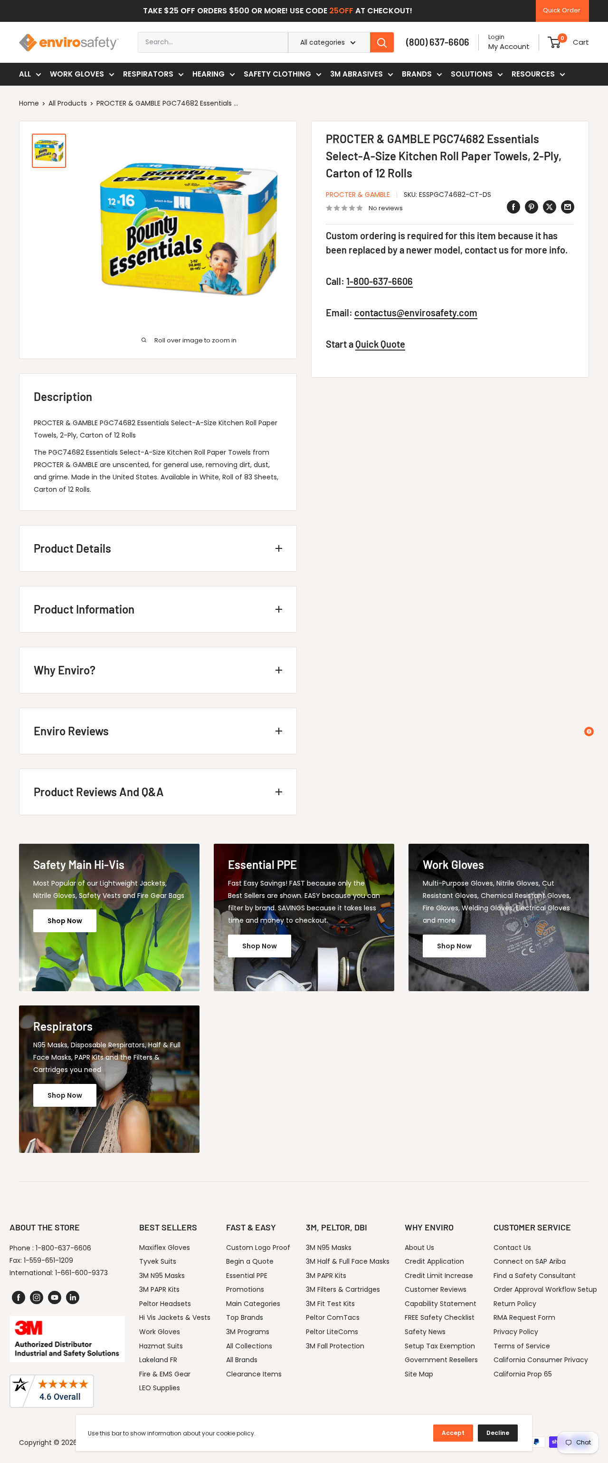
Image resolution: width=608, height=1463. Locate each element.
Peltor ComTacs (333, 1317)
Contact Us (512, 1247)
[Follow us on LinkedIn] (72, 1297)
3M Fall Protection (335, 1346)
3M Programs (247, 1331)
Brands (417, 74)
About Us (419, 1247)
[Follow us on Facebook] (18, 1297)
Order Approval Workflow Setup (545, 1289)
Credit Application (434, 1261)
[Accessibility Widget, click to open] (589, 731)
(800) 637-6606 (437, 42)
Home (29, 103)
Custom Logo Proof (258, 1247)
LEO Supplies (159, 1388)
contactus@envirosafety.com (415, 312)
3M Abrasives (356, 74)
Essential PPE (246, 1275)
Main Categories (253, 1303)
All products (67, 103)
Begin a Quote (250, 1261)
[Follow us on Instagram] (36, 1297)
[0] (554, 42)
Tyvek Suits (157, 1261)
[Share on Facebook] (513, 207)
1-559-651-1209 (48, 1260)
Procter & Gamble (358, 194)
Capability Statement (440, 1303)
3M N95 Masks (162, 1275)
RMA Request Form (524, 1317)
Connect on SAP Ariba (530, 1261)
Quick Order (561, 10)
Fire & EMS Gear (164, 1374)
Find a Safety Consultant (535, 1275)
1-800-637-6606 (379, 281)
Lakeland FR (158, 1360)
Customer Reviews (435, 1289)
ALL (25, 74)
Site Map (419, 1374)
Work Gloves (77, 74)
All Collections (249, 1346)
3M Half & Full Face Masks (348, 1261)
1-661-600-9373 (81, 1273)
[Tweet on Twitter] (549, 207)
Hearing (208, 74)
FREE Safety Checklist (440, 1317)
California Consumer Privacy (541, 1360)
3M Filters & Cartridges (343, 1289)
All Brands (241, 1360)
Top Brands (244, 1317)
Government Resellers (441, 1360)
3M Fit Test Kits (330, 1303)
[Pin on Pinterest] (531, 207)
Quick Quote (380, 344)
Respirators (148, 74)
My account (509, 46)
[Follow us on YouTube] (54, 1297)
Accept (453, 1433)
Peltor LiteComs (332, 1331)
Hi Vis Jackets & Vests (174, 1317)
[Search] (382, 42)
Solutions (472, 74)
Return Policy (515, 1303)
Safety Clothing (277, 74)
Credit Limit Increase (439, 1275)
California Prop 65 (523, 1374)
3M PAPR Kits (159, 1289)
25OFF (341, 10)
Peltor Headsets (165, 1303)
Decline (497, 1433)
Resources (533, 74)
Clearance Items (254, 1374)
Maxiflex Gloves (164, 1247)
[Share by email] (567, 207)
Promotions (245, 1289)
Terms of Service (522, 1346)
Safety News (425, 1331)
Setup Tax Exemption (440, 1346)
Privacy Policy (516, 1331)
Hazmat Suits (161, 1346)
